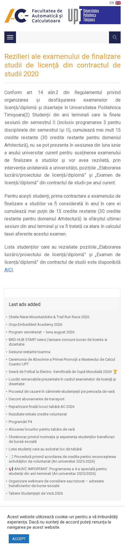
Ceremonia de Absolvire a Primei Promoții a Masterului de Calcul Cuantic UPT (62, 361)
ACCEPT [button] (19, 539)
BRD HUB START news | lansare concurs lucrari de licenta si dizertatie (58, 341)
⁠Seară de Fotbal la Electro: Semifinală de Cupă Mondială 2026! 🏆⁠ (63, 371)
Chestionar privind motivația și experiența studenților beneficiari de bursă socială (62, 439)
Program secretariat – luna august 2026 (41, 332)
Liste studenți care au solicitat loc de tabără (45, 449)
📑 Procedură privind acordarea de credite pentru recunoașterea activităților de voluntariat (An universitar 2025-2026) (62, 458)
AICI (8, 270)
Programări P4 (20, 422)
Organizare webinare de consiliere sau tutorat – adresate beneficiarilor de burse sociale (56, 483)
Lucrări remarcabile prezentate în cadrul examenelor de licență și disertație (62, 381)
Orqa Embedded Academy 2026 (35, 324)
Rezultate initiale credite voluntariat (38, 414)
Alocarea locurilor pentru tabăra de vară (42, 429)
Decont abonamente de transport (37, 399)
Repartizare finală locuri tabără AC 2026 (41, 406)
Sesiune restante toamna (29, 352)
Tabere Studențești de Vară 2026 (36, 493)
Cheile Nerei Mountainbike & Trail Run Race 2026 (49, 317)
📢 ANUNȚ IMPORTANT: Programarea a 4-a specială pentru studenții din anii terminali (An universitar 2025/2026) (58, 471)
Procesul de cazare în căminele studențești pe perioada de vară (62, 391)
